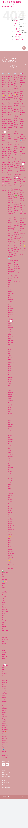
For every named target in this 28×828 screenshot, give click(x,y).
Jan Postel (5, 774)
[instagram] (7, 764)
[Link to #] (24, 48)
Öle (15, 23)
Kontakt (17, 31)
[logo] (9, 58)
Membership (18, 39)
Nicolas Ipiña (6, 776)
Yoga (16, 20)
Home (16, 18)
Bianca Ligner (6, 772)
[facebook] (3, 764)
